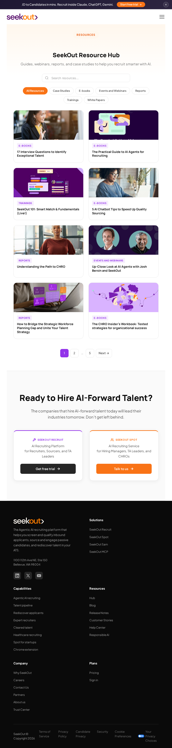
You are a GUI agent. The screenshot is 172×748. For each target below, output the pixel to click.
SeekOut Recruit (100, 529)
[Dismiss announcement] (166, 4)
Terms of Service (44, 734)
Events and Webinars (112, 90)
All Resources (35, 90)
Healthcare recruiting (27, 635)
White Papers (96, 100)
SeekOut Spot (98, 537)
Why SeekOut (22, 672)
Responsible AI (99, 635)
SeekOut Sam (98, 544)
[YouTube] (39, 575)
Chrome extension (25, 649)
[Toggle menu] (162, 16)
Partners (19, 694)
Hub (92, 598)
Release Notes (99, 613)
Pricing (94, 672)
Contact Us (21, 687)
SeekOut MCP (98, 551)
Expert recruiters (24, 620)
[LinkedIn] (17, 575)
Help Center (97, 627)
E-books (84, 90)
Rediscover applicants (28, 613)
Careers (18, 680)
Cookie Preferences (123, 734)
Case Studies (61, 90)
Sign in (93, 680)
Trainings (73, 100)
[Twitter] (28, 575)
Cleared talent (23, 627)
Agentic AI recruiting (26, 598)
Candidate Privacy (83, 734)
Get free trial (45, 469)
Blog (92, 605)
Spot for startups (24, 642)
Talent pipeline (23, 605)
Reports (140, 90)
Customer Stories (101, 620)
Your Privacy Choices (151, 736)
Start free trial (129, 4)
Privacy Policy (63, 734)
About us (19, 702)
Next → (104, 353)
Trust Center (21, 709)
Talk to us (121, 469)
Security (102, 731)
